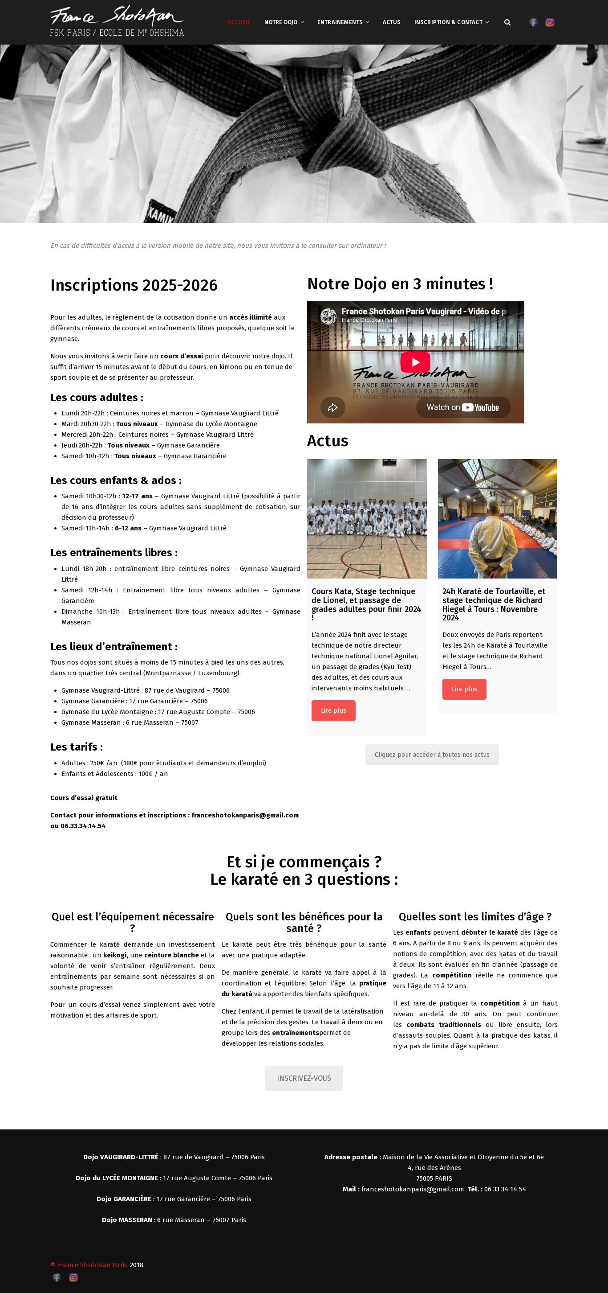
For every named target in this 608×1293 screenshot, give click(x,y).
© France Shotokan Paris (88, 1265)
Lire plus (333, 710)
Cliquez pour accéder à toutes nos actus (432, 755)
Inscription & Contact (448, 22)
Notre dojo (281, 22)
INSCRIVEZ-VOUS (304, 1078)
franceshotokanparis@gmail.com (412, 1189)
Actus (392, 22)
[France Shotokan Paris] (117, 20)
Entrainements (340, 22)
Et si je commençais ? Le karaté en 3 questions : (304, 871)
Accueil (239, 22)
